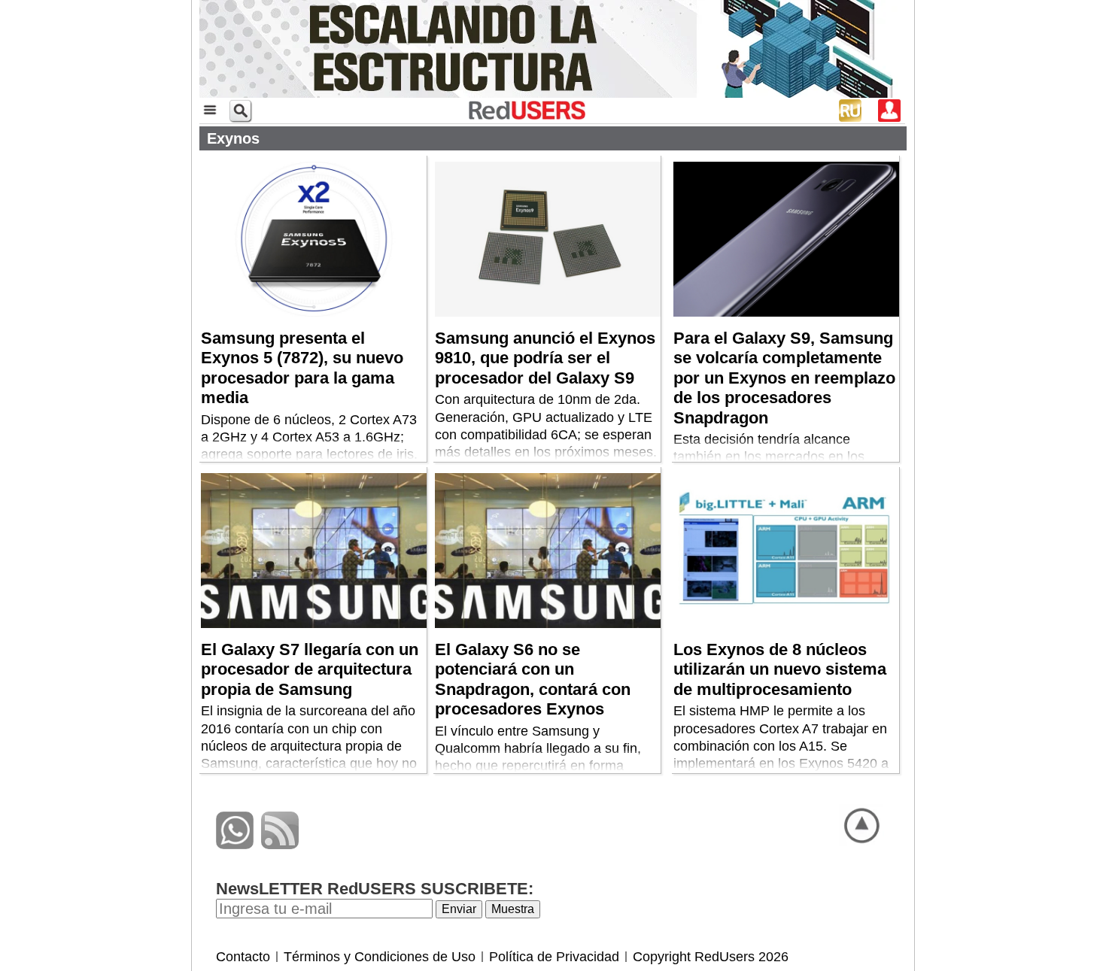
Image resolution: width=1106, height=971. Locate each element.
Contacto (243, 956)
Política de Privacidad (554, 956)
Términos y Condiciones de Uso (380, 956)
